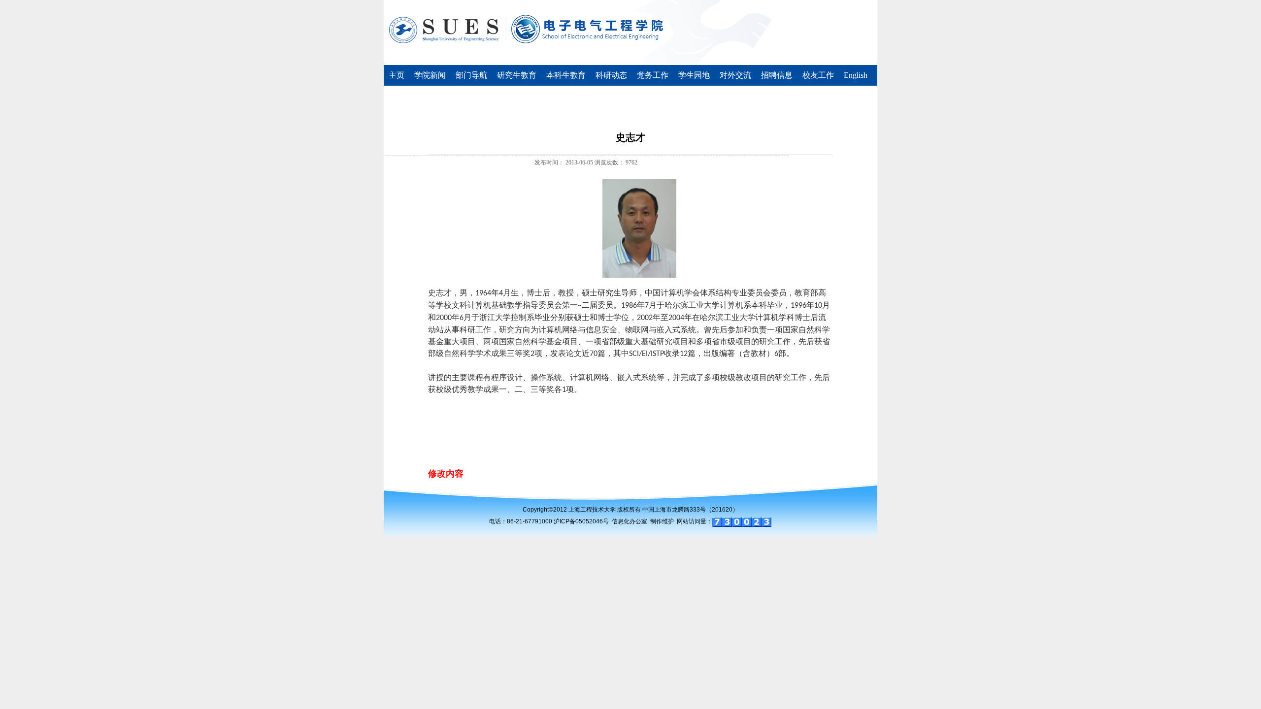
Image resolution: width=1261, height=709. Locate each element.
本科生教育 (566, 75)
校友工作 (818, 75)
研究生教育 (516, 75)
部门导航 (471, 75)
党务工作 (652, 75)
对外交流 (735, 75)
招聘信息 (777, 75)
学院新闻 (430, 75)
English (855, 75)
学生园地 (694, 75)
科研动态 (611, 75)
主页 (396, 75)
